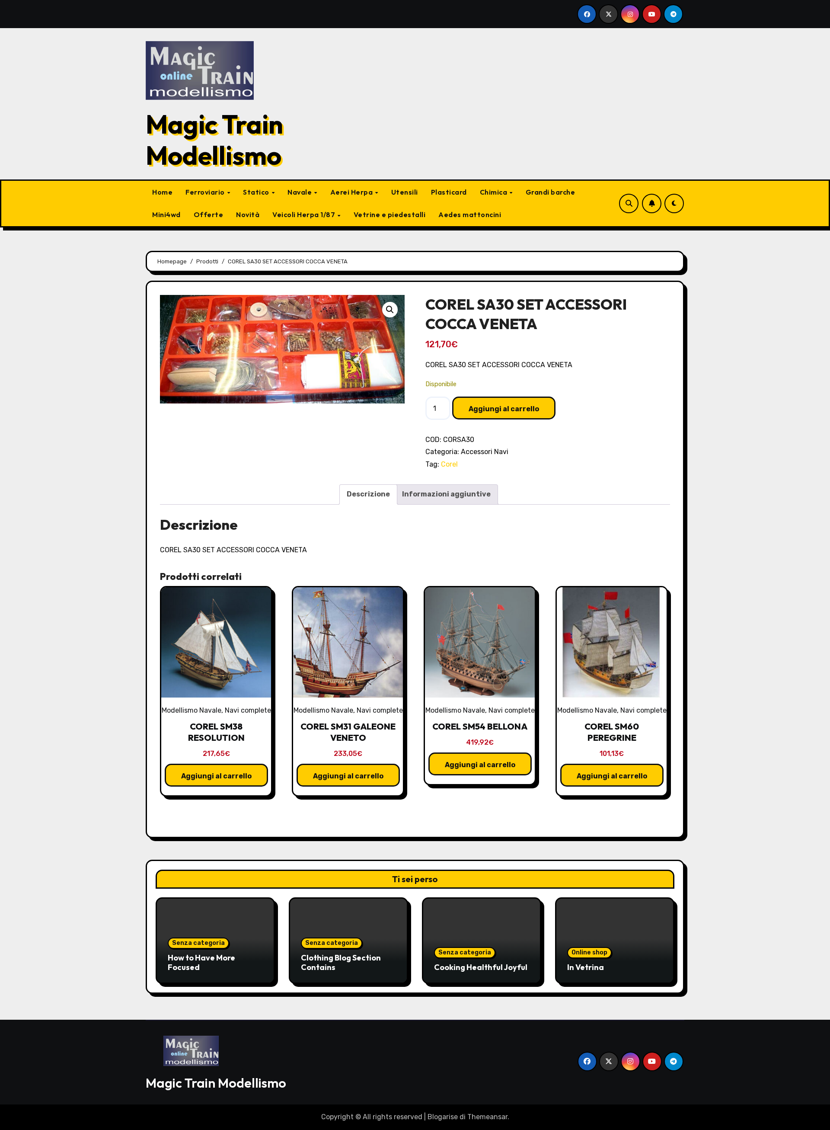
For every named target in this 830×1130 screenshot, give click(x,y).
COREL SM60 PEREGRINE (611, 732)
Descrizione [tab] (368, 494)
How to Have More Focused (201, 962)
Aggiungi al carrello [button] (216, 776)
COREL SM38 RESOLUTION (216, 732)
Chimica (494, 192)
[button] (390, 309)
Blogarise (443, 1117)
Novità (247, 214)
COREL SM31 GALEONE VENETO (348, 732)
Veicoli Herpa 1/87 (304, 214)
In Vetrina (585, 967)
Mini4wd (166, 214)
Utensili (404, 192)
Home (162, 192)
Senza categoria (198, 943)
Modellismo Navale (191, 710)
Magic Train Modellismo (214, 140)
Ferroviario (205, 192)
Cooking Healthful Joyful (480, 967)
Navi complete (248, 710)
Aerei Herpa (352, 192)
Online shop (589, 952)
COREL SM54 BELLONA (479, 726)
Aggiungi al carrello (504, 409)
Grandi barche (550, 192)
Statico (257, 192)
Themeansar (487, 1117)
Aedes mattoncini (469, 214)
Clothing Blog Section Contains (341, 962)
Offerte (208, 214)
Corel (449, 464)
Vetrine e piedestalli (390, 214)
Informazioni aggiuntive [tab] (446, 494)
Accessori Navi (484, 452)
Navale (300, 192)
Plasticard (449, 192)
